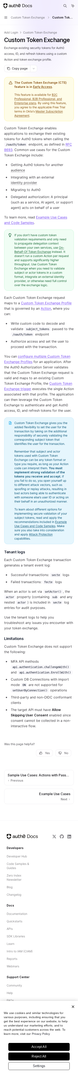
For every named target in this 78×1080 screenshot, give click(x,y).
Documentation (17, 913)
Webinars (13, 966)
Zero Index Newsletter (14, 877)
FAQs (10, 1000)
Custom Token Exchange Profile (46, 303)
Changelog (14, 894)
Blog (10, 887)
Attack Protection (41, 534)
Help (10, 993)
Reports (12, 958)
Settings (39, 1066)
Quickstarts (14, 921)
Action (46, 308)
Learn (10, 943)
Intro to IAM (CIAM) (20, 951)
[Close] (73, 1006)
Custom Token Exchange (40, 32)
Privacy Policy (41, 1033)
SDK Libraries (16, 936)
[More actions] (33, 68)
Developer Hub (17, 856)
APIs (10, 928)
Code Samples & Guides (18, 866)
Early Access (42, 87)
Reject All (39, 1056)
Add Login (11, 32)
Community (14, 985)
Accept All (39, 1047)
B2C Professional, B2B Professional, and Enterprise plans (38, 99)
